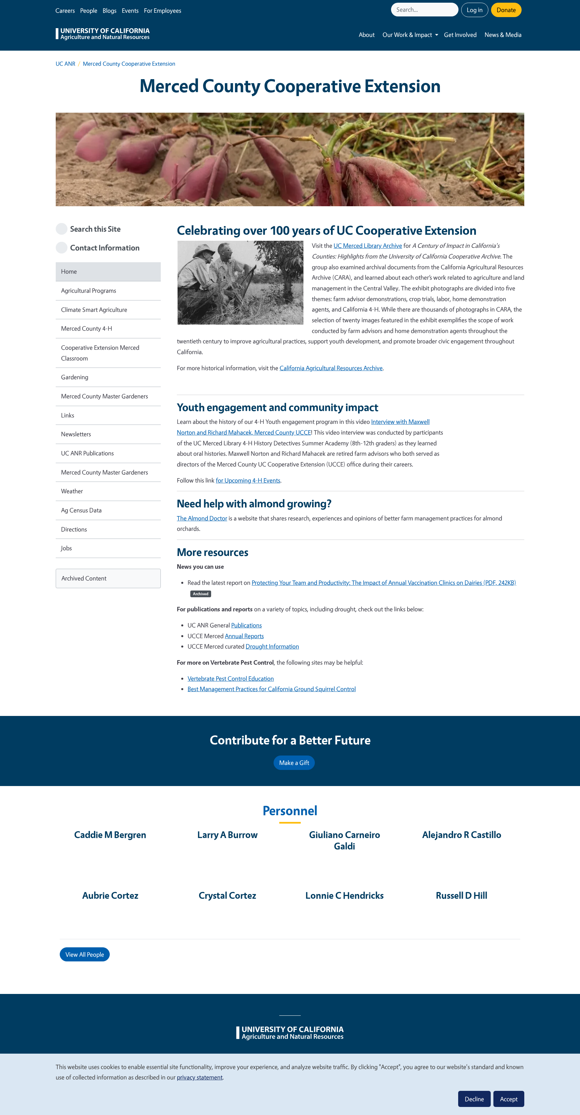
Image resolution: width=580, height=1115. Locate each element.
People (88, 10)
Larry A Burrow (227, 834)
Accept (509, 1099)
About (367, 35)
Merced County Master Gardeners (104, 396)
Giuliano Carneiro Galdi (344, 840)
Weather (72, 491)
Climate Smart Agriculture (94, 309)
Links (67, 415)
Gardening (74, 377)
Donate (506, 10)
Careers (65, 10)
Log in (475, 10)
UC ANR (65, 63)
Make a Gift (294, 763)
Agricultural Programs (88, 290)
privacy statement (200, 1077)
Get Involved (460, 35)
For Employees (162, 10)
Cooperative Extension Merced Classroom (100, 352)
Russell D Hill (461, 895)
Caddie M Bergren (110, 834)
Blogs (109, 10)
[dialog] (290, 1084)
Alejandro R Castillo (461, 834)
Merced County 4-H (86, 328)
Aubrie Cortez (110, 895)
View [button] (84, 954)
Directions (74, 529)
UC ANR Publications (87, 453)
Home (69, 271)
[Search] (454, 9)
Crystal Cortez (227, 895)
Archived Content (83, 578)
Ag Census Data (81, 510)
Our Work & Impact (407, 35)
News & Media (503, 35)
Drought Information (272, 646)
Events (130, 10)
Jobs (66, 548)
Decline (474, 1099)
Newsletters (76, 434)
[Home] (103, 35)
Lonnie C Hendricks (344, 895)
